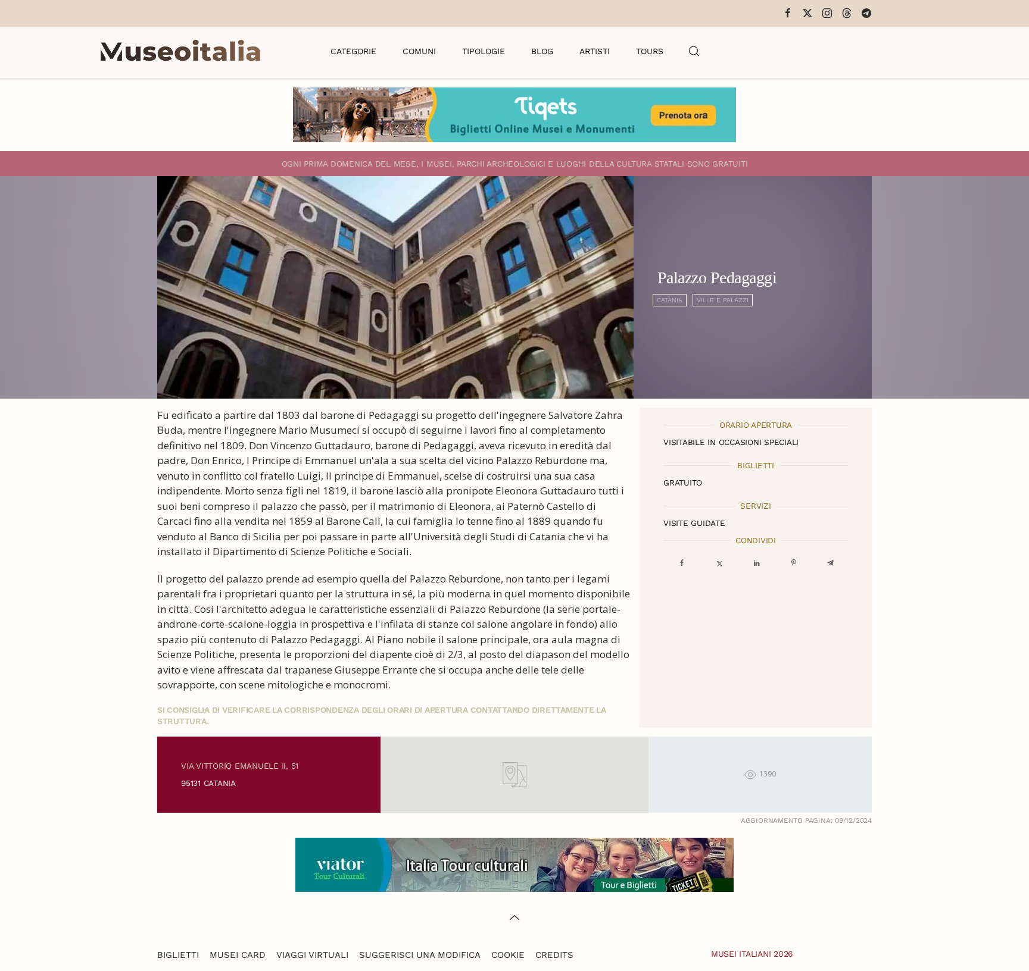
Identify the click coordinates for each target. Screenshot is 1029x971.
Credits (554, 955)
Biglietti (178, 955)
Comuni (419, 51)
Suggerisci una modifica (420, 955)
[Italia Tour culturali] (514, 863)
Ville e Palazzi (723, 300)
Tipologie (483, 51)
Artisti (594, 51)
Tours (649, 51)
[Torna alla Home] (180, 51)
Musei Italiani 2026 (752, 954)
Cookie (508, 955)
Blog (542, 51)
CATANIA (669, 300)
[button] (694, 51)
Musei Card (238, 955)
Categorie (353, 51)
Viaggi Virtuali (312, 955)
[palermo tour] (514, 114)
